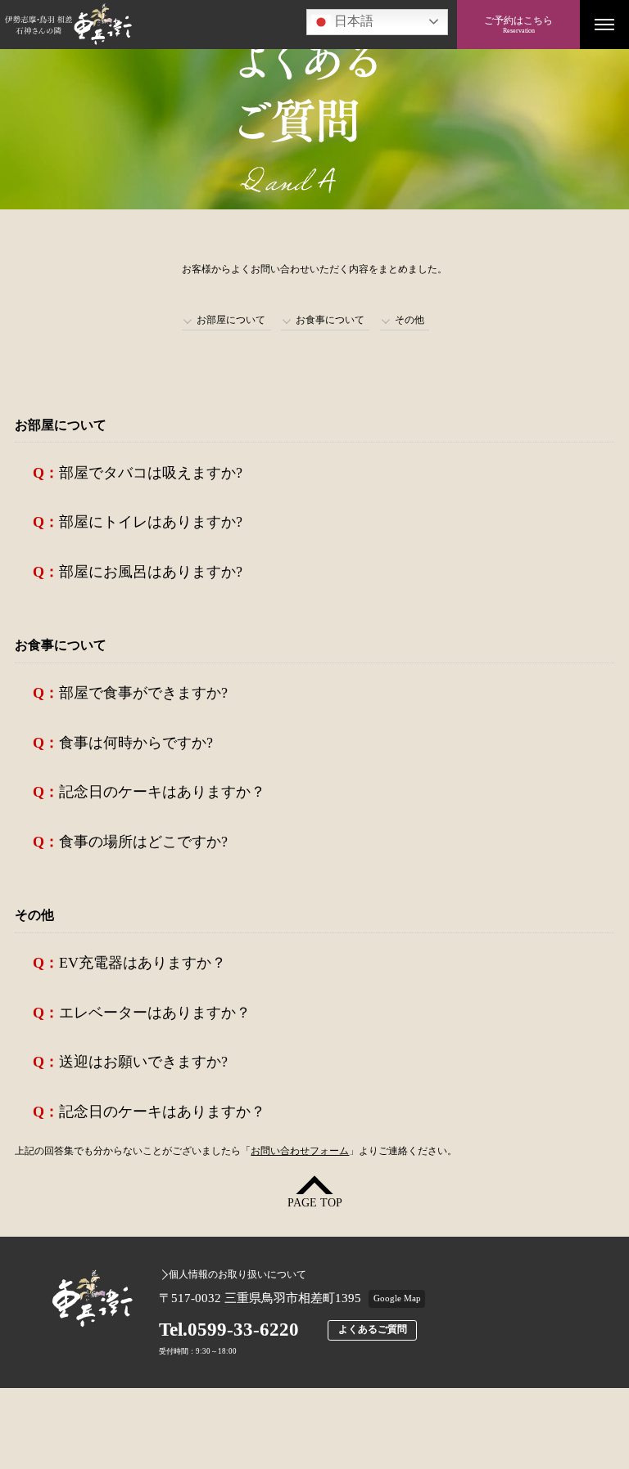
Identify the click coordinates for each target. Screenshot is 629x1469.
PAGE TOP (314, 1203)
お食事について (330, 320)
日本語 (352, 21)
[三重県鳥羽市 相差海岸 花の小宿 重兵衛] (228, 24)
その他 (409, 320)
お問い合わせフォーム (300, 1151)
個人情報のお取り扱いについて (237, 1274)
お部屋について (231, 320)
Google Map (397, 1298)
